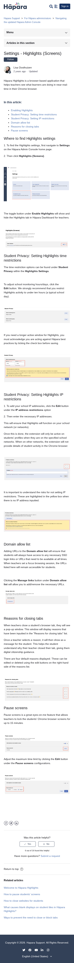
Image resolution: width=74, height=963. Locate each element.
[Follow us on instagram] (49, 950)
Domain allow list (20, 122)
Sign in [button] (64, 6)
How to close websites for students (23, 900)
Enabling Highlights (22, 110)
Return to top (11, 869)
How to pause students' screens (22, 894)
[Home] (15, 6)
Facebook (6, 823)
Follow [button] (10, 59)
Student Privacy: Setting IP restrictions (33, 118)
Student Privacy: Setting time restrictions (34, 114)
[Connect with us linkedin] (43, 950)
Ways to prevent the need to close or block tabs (31, 917)
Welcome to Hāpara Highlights (21, 887)
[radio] (28, 844)
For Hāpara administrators (37, 18)
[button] (56, 6)
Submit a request (50, 856)
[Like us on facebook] (31, 950)
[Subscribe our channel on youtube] (37, 950)
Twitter (11, 823)
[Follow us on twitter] (25, 950)
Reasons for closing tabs (25, 126)
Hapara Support (12, 18)
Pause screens (19, 130)
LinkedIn (16, 823)
